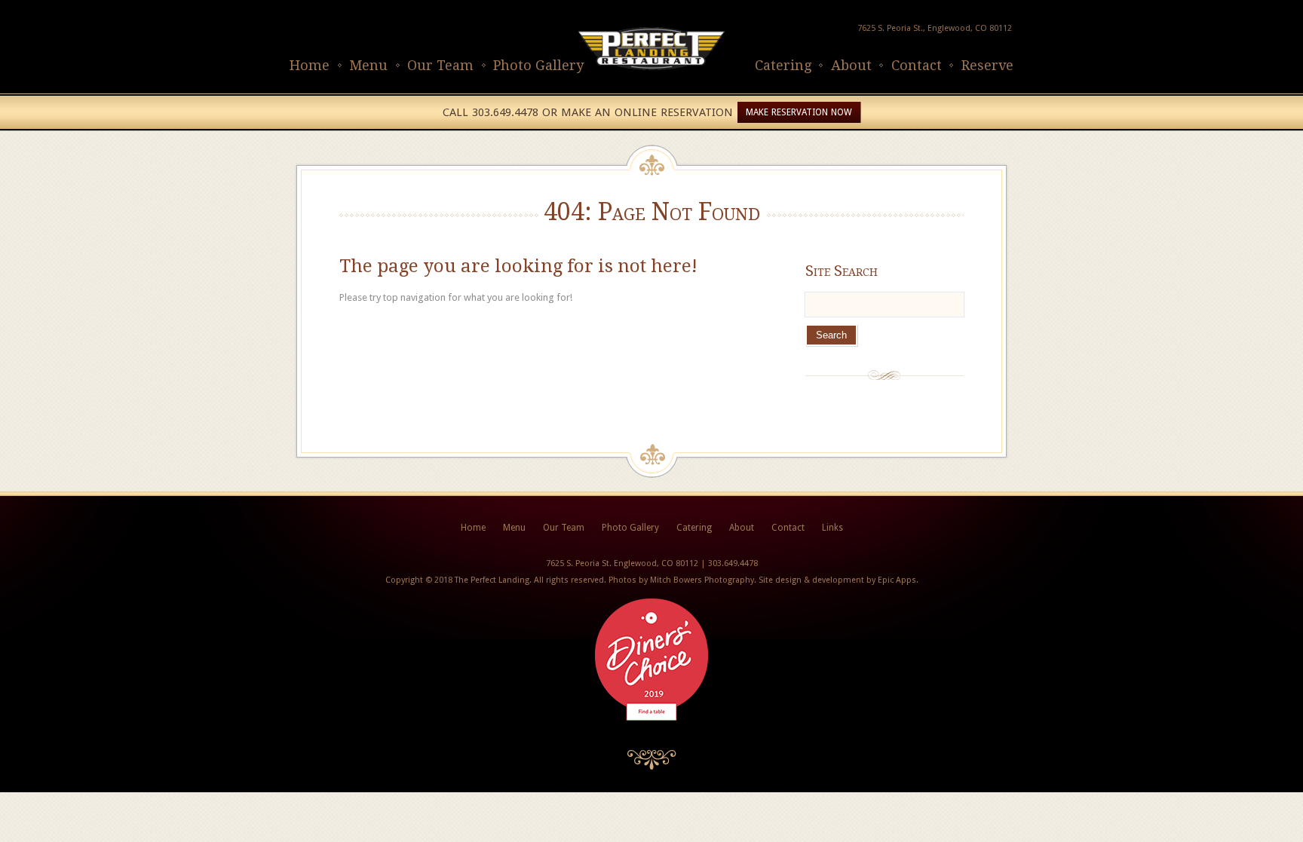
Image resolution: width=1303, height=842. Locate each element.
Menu (368, 65)
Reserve (987, 65)
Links (832, 527)
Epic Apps (897, 580)
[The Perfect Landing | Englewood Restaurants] (651, 85)
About (851, 65)
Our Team (440, 65)
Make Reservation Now (799, 112)
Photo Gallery (538, 65)
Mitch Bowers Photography (702, 580)
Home (310, 65)
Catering (783, 65)
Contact (916, 65)
